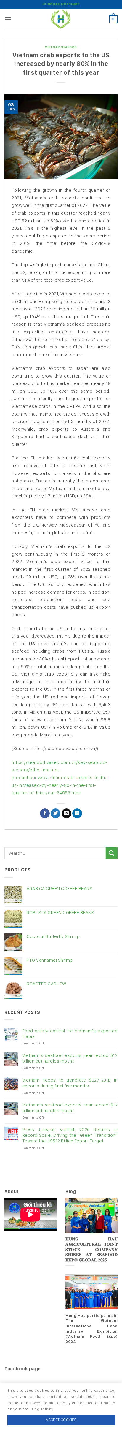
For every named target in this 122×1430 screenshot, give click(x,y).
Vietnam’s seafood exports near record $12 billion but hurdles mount (70, 1058)
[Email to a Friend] (66, 813)
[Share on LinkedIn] (77, 813)
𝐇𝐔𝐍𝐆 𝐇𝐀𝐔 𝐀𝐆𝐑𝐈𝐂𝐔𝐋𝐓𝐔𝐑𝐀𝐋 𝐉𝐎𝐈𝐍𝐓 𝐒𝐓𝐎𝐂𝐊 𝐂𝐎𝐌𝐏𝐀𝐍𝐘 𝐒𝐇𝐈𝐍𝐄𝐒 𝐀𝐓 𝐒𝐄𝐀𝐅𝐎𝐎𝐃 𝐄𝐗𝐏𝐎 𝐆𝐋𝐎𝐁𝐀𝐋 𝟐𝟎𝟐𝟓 (91, 1249)
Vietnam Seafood (61, 47)
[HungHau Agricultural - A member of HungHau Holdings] (61, 19)
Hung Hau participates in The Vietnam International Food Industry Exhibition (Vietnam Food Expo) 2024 (91, 1328)
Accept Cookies (61, 1420)
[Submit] (112, 853)
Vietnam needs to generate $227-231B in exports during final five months (70, 1082)
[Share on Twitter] (55, 813)
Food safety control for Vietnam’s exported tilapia (70, 1033)
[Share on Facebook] (45, 813)
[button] (8, 19)
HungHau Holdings (61, 4)
